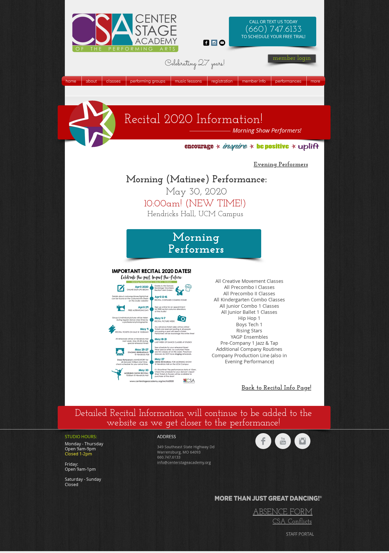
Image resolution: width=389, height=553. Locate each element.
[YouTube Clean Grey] (283, 441)
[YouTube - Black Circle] (222, 43)
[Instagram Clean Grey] (302, 441)
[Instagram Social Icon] (214, 43)
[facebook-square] (206, 43)
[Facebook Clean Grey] (263, 441)
